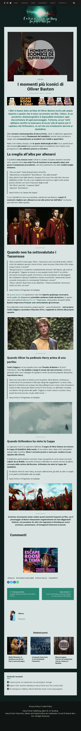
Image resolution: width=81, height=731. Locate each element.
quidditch (54, 578)
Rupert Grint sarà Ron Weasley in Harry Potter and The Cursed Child (36, 685)
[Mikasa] (12, 616)
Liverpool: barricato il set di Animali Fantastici (40, 659)
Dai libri (40, 79)
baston (12, 578)
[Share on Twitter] (11, 582)
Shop (52, 3)
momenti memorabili (26, 578)
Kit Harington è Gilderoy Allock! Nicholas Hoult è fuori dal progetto (36, 689)
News (33, 3)
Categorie (42, 3)
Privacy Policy (34, 706)
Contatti (62, 3)
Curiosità (24, 3)
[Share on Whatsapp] (17, 582)
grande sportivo (16, 294)
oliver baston (42, 578)
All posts (21, 619)
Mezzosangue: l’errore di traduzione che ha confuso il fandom (63, 660)
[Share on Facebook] (8, 582)
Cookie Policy (46, 706)
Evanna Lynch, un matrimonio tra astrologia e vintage (30, 682)
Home (16, 3)
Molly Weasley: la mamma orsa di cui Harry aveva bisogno (17, 659)
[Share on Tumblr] (14, 582)
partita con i (36, 300)
